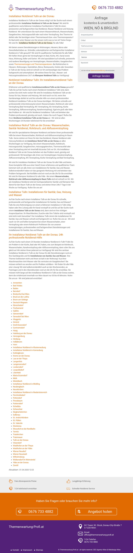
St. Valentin (17, 423)
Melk (15, 378)
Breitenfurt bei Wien (21, 294)
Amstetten (17, 283)
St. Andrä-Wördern (20, 417)
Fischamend (18, 308)
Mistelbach (17, 381)
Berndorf (16, 291)
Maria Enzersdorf (20, 375)
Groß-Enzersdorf (19, 325)
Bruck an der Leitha (21, 297)
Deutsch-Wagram (20, 302)
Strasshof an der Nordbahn (24, 429)
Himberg (16, 339)
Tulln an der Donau (20, 440)
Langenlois (17, 361)
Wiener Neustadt (20, 454)
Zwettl (15, 465)
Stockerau (17, 426)
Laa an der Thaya (20, 359)
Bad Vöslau (17, 286)
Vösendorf (17, 443)
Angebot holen (100, 511)
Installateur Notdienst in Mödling (26, 384)
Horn (15, 344)
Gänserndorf (18, 314)
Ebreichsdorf (18, 305)
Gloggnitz (17, 319)
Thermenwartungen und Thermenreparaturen (33, 64)
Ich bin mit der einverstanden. (98, 70)
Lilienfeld (16, 373)
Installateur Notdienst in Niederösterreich (30, 392)
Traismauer (17, 437)
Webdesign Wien (114, 550)
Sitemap (39, 550)
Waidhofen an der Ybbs (22, 448)
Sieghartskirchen (20, 412)
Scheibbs (17, 406)
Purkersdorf (18, 403)
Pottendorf (17, 398)
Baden (15, 288)
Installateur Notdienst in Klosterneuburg (29, 347)
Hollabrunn (17, 342)
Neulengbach (18, 387)
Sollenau (16, 415)
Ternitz (16, 432)
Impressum (27, 550)
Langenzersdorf (19, 364)
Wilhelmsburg (18, 457)
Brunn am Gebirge (20, 300)
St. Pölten (17, 420)
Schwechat (17, 409)
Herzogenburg (19, 336)
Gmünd (16, 322)
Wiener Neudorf (19, 451)
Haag (15, 330)
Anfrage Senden (101, 76)
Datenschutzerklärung (98, 70)
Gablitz (16, 311)
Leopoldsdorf (18, 370)
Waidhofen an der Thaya (23, 446)
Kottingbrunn (18, 353)
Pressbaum (17, 401)
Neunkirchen (18, 389)
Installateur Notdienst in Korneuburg (28, 350)
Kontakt (16, 550)
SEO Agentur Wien (100, 550)
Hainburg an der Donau (22, 333)
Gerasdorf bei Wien (21, 316)
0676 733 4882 (40, 511)
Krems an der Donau (21, 356)
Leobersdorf (18, 367)
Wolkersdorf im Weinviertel (24, 460)
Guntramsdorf (19, 328)
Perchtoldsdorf (19, 395)
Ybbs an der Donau (21, 462)
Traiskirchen (18, 434)
